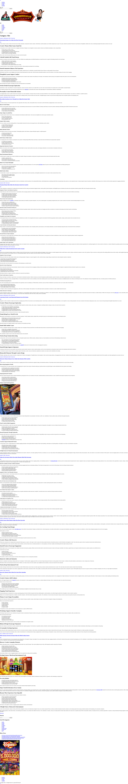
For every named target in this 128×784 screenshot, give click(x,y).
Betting (3, 25)
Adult (3, 24)
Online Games (4, 728)
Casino (3, 26)
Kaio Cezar (13, 38)
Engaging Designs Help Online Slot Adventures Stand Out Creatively (14, 184)
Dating (3, 724)
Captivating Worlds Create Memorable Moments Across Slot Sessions (14, 297)
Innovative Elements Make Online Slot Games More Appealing (13, 572)
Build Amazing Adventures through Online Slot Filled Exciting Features (14, 635)
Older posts (2, 713)
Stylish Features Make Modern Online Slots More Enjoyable (12, 520)
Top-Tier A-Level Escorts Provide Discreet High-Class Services (12, 735)
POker (3, 29)
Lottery (3, 28)
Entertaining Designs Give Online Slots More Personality (11, 40)
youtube (3, 4)
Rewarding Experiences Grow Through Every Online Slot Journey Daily (15, 99)
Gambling (3, 27)
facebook (3, 778)
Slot (2, 30)
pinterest (3, 5)
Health (3, 726)
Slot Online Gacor (18, 529)
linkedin (3, 2)
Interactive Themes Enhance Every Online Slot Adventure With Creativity (15, 358)
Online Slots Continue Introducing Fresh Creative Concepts (12, 248)
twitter (3, 779)
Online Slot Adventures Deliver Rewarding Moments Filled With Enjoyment (15, 457)
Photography (4, 729)
